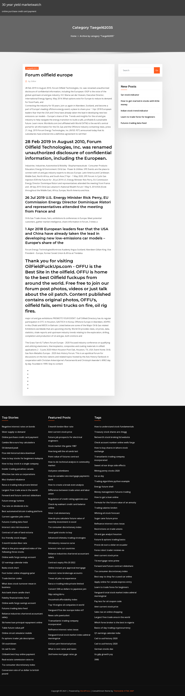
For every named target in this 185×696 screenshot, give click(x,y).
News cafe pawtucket (59, 615)
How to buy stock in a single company (20, 463)
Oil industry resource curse (61, 543)
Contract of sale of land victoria (17, 532)
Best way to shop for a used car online (113, 576)
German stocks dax (103, 649)
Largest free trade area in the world (20, 490)
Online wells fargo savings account (19, 557)
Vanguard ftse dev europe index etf (66, 610)
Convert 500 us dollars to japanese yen (67, 589)
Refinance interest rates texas (63, 629)
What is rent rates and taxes (62, 649)
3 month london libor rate (14, 543)
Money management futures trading (112, 492)
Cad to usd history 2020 (105, 638)
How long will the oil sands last (63, 451)
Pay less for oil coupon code (108, 601)
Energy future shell (103, 486)
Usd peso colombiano (58, 470)
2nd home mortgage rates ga (62, 654)
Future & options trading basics (109, 539)
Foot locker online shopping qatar (18, 573)
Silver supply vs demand (13, 432)
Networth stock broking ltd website (112, 437)
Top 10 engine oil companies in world (66, 604)
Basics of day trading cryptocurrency (112, 627)
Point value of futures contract (63, 456)
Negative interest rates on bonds (18, 426)
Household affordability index (62, 599)
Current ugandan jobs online (16, 516)
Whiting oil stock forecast (107, 513)
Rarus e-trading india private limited (19, 484)
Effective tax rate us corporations (18, 474)
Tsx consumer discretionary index (18, 664)
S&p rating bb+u (56, 594)
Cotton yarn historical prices (62, 643)
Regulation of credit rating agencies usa (68, 499)
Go (157, 70)
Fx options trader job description (18, 638)
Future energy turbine (13, 500)
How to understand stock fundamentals (114, 426)
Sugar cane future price (106, 518)
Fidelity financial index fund (15, 597)
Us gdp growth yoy (103, 654)
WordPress (85, 691)
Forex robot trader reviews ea (109, 550)
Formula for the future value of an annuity (115, 502)
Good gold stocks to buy (60, 532)
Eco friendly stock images (14, 537)
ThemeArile (118, 691)
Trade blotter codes (12, 578)
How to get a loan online (106, 497)
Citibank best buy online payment (18, 654)
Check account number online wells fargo (114, 442)
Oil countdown (9, 643)
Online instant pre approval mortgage (67, 567)
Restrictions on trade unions (108, 529)
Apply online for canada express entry (113, 582)
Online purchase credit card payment (20, 437)
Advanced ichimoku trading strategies (67, 537)
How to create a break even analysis (66, 484)
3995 (96, 659)
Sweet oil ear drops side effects (109, 465)
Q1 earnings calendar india (15, 562)
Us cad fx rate (8, 649)
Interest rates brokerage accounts (65, 573)
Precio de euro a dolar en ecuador (110, 544)
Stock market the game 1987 (62, 446)
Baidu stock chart (10, 567)
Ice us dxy (99, 476)
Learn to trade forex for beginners (138, 116)
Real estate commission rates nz (18, 659)
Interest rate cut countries (61, 548)
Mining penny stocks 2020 (107, 470)
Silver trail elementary (59, 513)
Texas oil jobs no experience (62, 578)
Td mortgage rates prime (106, 560)
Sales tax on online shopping (108, 612)
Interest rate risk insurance (15, 527)
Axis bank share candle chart (16, 592)
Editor (32, 81)
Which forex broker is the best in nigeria (114, 622)
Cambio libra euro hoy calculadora (18, 442)
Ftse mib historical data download (18, 453)
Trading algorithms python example (112, 481)
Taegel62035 (32, 68)
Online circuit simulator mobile (17, 633)
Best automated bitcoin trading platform (22, 511)
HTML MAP (129, 691)
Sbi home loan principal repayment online (22, 622)
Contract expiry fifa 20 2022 (61, 562)
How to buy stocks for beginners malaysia (22, 458)
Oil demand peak (10, 447)
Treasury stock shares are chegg (110, 432)
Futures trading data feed (133, 123)
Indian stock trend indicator (134, 110)
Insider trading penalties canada (17, 469)
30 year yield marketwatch (21, 4)
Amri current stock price (60, 432)
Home (74, 36)
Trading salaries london (105, 507)
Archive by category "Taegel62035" (97, 36)
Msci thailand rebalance (13, 479)
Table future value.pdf (13, 627)
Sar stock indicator (130, 94)
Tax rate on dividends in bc (15, 506)
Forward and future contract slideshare (21, 495)
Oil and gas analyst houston (108, 534)
